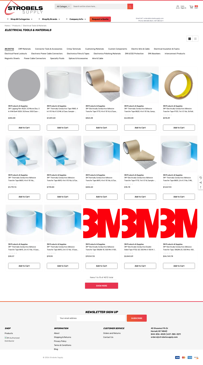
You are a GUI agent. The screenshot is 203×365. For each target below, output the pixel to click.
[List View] (195, 39)
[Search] (130, 6)
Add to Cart (24, 128)
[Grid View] (189, 39)
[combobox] (94, 6)
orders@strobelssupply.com (154, 18)
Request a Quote (100, 19)
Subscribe (136, 318)
